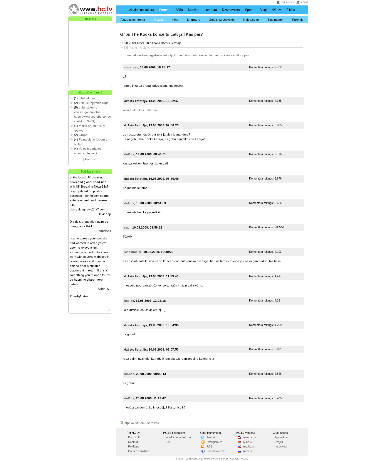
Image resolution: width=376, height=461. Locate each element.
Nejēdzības (251, 19)
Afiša (179, 10)
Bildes (290, 10)
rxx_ (127, 227)
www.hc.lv (249, 437)
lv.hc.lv (247, 442)
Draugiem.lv (214, 442)
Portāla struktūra (138, 451)
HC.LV (276, 10)
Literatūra (210, 10)
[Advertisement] (90, 43)
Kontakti (133, 442)
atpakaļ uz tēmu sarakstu (141, 423)
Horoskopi (280, 446)
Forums (164, 10)
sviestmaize (133, 252)
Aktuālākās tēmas (133, 19)
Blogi (263, 10)
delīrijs (129, 154)
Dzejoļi (278, 442)
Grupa (83, 135)
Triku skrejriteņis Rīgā (94, 103)
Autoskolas (87, 98)
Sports (249, 10)
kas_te (129, 300)
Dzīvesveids (231, 10)
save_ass (131, 67)
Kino (175, 19)
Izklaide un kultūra (141, 10)
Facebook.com (216, 451)
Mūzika (193, 10)
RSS (210, 446)
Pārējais (297, 19)
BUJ (167, 442)
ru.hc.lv (248, 451)
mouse (129, 374)
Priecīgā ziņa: (80, 296)
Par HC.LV (134, 437)
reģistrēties (222, 55)
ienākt (304, 2)
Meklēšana (303, 10)
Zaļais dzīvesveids (222, 19)
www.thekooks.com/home (140, 110)
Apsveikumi (281, 437)
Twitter (211, 437)
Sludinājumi (275, 19)
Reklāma (133, 446)
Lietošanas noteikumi (178, 437)
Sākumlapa (121, 10)
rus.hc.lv (248, 446)
